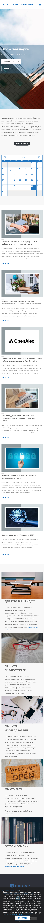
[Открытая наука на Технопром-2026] (22, 517)
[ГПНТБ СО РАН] (21, 886)
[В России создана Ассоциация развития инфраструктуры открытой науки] (22, 224)
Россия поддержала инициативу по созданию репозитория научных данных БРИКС (19, 418)
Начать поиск (22, 144)
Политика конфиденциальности (13, 914)
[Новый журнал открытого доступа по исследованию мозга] (22, 458)
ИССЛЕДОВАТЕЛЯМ (11, 61)
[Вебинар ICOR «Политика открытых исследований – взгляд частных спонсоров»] (22, 283)
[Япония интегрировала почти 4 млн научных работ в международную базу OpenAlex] (22, 341)
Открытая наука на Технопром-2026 (17, 535)
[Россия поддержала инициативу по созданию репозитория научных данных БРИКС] (22, 398)
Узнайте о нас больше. (14, 866)
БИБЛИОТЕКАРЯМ (11, 68)
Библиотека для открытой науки (17, 4)
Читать (5, 263)
